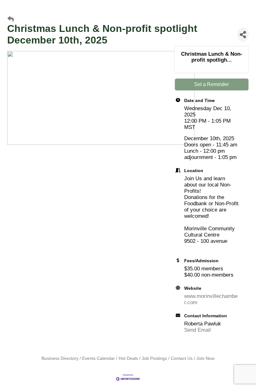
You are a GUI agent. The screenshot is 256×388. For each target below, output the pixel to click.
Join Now (205, 358)
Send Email (197, 330)
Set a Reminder (211, 84)
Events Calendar (98, 358)
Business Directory (60, 358)
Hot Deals (128, 358)
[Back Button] (10, 19)
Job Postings (154, 358)
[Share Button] (243, 35)
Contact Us (182, 358)
